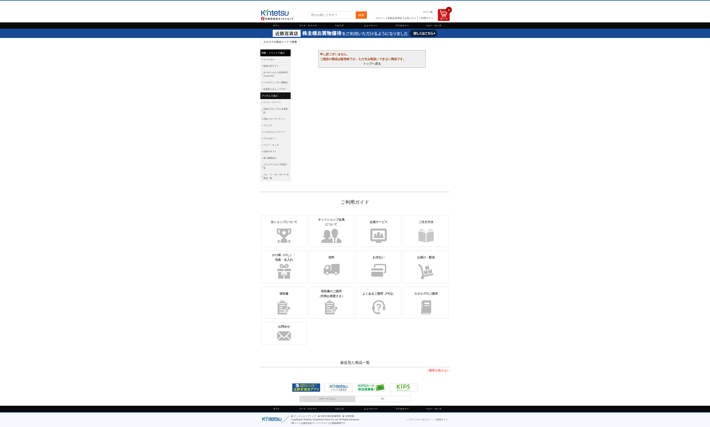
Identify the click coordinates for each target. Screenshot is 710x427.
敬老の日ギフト (271, 66)
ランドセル (268, 59)
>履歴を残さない (438, 370)
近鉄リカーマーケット (274, 119)
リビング (339, 25)
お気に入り (410, 18)
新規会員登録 (395, 18)
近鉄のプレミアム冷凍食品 (275, 111)
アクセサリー (402, 25)
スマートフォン (327, 398)
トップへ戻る (372, 63)
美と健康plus (269, 158)
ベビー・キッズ (433, 25)
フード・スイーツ (308, 25)
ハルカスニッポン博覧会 (275, 82)
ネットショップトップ (305, 416)
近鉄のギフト (270, 151)
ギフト (276, 25)
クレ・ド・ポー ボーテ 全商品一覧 (276, 176)
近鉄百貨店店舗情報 (331, 416)
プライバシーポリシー (420, 419)
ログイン (380, 18)
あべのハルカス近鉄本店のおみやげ (275, 74)
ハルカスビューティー (274, 132)
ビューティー (370, 25)
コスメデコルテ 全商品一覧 (275, 166)
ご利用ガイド (426, 18)
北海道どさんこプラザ (274, 89)
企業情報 (349, 416)
